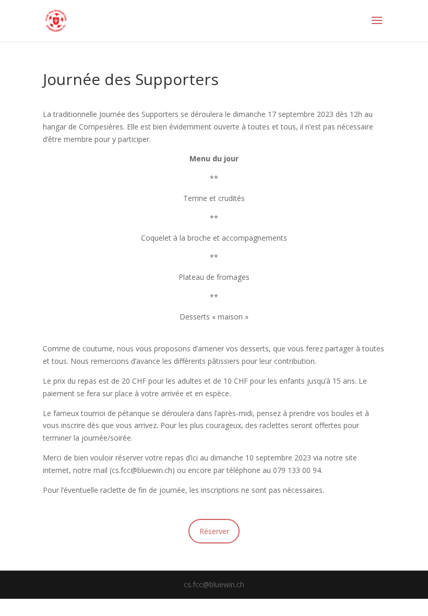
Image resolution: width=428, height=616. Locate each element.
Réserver (214, 531)
